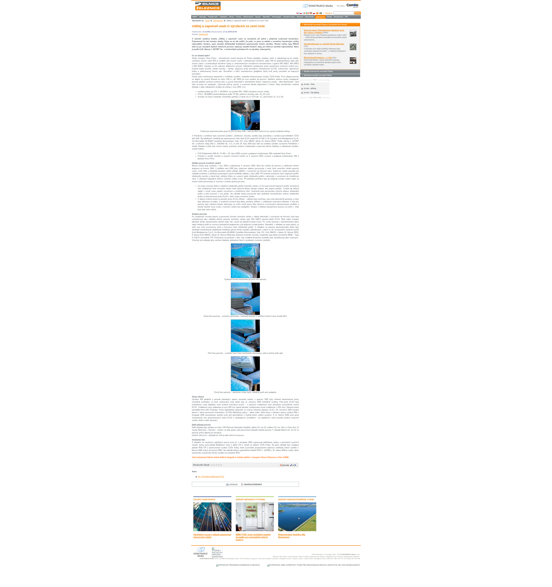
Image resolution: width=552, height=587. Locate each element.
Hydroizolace (248, 17)
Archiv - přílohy (310, 88)
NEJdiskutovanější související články (318, 75)
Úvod (207, 21)
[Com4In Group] (347, 5)
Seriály (329, 17)
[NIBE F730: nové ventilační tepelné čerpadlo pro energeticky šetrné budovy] (255, 530)
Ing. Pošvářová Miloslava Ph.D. (211, 476)
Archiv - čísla (309, 84)
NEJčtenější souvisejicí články (325, 24)
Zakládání (223, 17)
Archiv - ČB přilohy (311, 93)
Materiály (266, 17)
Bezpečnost (338, 17)
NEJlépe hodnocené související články (318, 71)
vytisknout (233, 484)
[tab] (330, 24)
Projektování (213, 17)
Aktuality (202, 17)
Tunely (238, 17)
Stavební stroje (289, 17)
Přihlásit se (328, 13)
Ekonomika (309, 17)
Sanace (258, 17)
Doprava (300, 17)
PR (346, 17)
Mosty (231, 17)
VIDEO (194, 17)
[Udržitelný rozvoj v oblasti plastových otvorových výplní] (212, 530)
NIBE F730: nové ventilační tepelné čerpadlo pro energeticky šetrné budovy (253, 537)
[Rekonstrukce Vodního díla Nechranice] (297, 530)
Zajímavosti (320, 17)
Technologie (276, 17)
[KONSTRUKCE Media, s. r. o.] (317, 5)
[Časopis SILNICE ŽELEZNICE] (208, 6)
